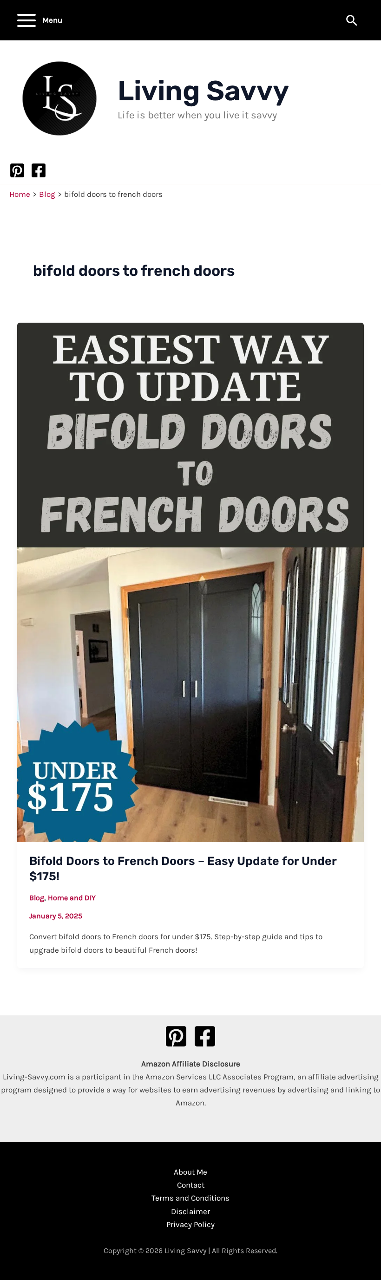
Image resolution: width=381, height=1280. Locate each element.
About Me (190, 1171)
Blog (36, 897)
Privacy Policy (190, 1224)
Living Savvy (203, 90)
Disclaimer (190, 1211)
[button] (352, 21)
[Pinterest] (17, 170)
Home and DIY (72, 897)
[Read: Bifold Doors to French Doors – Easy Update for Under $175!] (190, 581)
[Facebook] (38, 170)
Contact (190, 1184)
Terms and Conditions (190, 1197)
